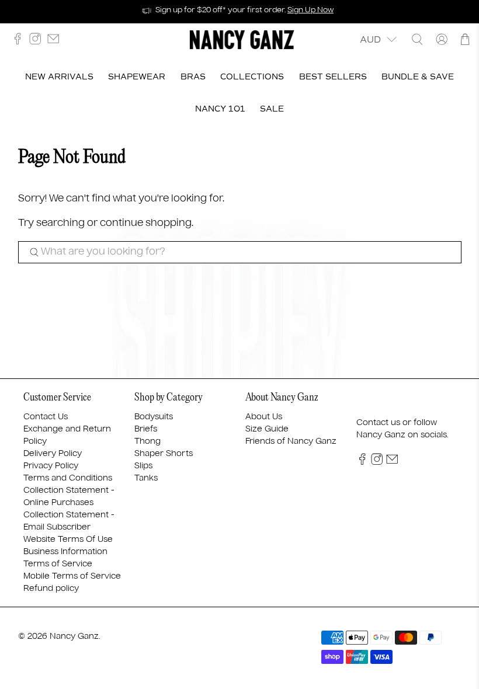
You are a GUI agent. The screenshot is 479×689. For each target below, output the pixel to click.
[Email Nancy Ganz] (56, 42)
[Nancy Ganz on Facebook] (20, 42)
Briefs (145, 429)
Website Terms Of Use (68, 539)
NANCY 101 (220, 109)
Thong (147, 441)
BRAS (193, 77)
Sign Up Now (310, 10)
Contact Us (45, 417)
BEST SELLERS (333, 77)
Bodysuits (153, 417)
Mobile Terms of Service (72, 576)
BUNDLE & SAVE (417, 77)
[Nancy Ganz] (241, 40)
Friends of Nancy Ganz (290, 441)
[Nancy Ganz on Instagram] (38, 42)
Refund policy (51, 588)
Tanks (146, 478)
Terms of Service (57, 564)
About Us (263, 417)
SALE (272, 109)
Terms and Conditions (67, 478)
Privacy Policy (50, 466)
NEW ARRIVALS (59, 77)
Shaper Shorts (163, 454)
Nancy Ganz (74, 636)
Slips (143, 466)
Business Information (65, 552)
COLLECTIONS (252, 77)
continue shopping (146, 223)
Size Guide (267, 429)
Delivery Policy (52, 454)
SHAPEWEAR (136, 77)
